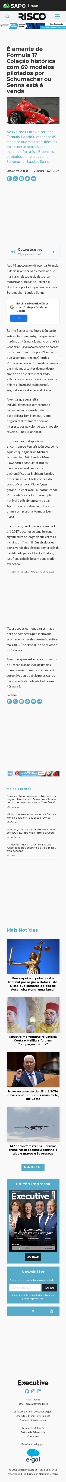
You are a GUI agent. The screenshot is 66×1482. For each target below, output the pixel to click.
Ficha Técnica (33, 1399)
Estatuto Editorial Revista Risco (33, 1415)
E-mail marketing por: (33, 1444)
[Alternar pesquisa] (7, 16)
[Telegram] (39, 701)
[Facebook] (9, 178)
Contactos (33, 1436)
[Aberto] (57, 16)
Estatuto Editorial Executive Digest (33, 1411)
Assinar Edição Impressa (33, 1419)
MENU (34, 5)
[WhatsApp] (27, 178)
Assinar (33, 1257)
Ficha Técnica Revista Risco (33, 1403)
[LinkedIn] (21, 178)
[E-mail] (33, 178)
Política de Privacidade (33, 1432)
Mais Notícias (33, 1167)
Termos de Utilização (33, 1427)
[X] (15, 178)
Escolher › (18, 318)
